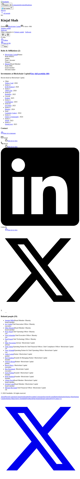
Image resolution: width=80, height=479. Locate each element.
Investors (23, 5)
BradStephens (10, 376)
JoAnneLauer (9, 384)
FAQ (52, 398)
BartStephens (9, 358)
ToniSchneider (10, 335)
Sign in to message (9, 133)
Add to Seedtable (20, 398)
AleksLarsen (9, 354)
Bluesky (7, 64)
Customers (13, 397)
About (3, 397)
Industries (62, 397)
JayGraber (8, 324)
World (7, 120)
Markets (56, 397)
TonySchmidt (9, 350)
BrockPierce (9, 365)
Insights (26, 397)
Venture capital (19, 32)
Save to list (7, 43)
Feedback (29, 398)
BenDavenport (10, 369)
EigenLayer (9, 124)
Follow (5, 40)
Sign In (3, 10)
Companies (16, 5)
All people (6, 13)
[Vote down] (8, 34)
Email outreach (46, 398)
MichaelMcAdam (11, 388)
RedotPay (8, 94)
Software (28, 32)
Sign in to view (13, 141)
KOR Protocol (10, 87)
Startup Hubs (70, 397)
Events (51, 397)
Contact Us (58, 398)
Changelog (20, 397)
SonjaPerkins (9, 373)
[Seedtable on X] (40, 477)
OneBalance (9, 102)
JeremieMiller (9, 320)
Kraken (7, 98)
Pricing (7, 397)
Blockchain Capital (14, 26)
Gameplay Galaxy (11, 113)
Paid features (37, 398)
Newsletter (32, 397)
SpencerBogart (10, 361)
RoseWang (9, 332)
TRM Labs (8, 90)
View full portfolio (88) (39, 74)
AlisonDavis (9, 380)
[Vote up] (3, 34)
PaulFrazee (9, 339)
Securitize (8, 105)
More (5, 46)
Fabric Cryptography (12, 117)
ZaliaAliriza (9, 347)
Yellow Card (9, 83)
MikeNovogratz (10, 343)
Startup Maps (10, 398)
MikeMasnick (9, 328)
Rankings (29, 5)
